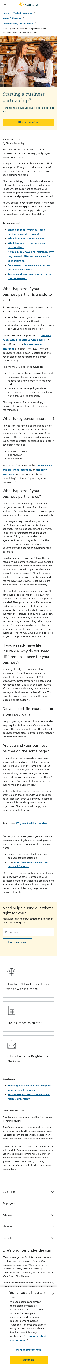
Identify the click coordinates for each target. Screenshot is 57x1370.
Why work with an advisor (32, 823)
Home (6, 13)
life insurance (44, 465)
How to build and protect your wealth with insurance (28, 987)
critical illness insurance (17, 469)
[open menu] (5, 4)
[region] (28, 1328)
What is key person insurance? (26, 238)
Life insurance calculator (24, 1023)
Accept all (29, 1359)
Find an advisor (28, 122)
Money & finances (12, 18)
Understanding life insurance (18, 23)
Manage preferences (28, 1349)
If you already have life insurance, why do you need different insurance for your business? (31, 256)
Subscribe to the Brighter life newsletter (27, 1058)
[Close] (52, 1294)
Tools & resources (22, 13)
